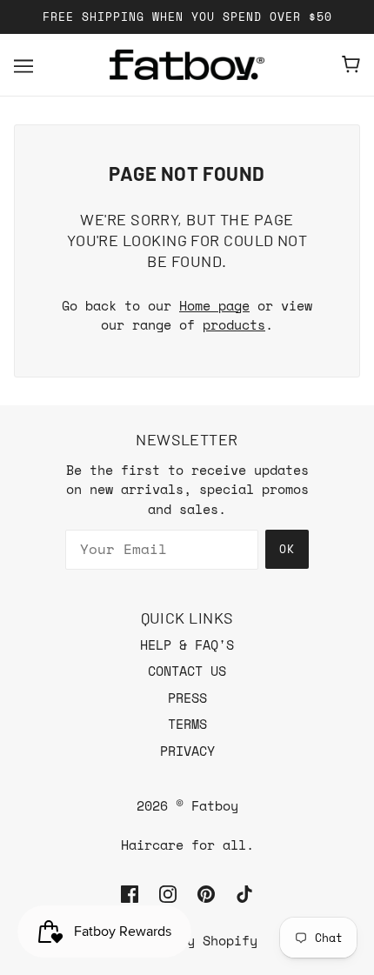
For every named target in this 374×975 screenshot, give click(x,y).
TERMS (187, 723)
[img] (129, 892)
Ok (287, 549)
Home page (214, 305)
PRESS (187, 697)
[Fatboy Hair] (187, 65)
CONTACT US (187, 670)
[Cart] (351, 64)
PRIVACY (187, 750)
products (234, 324)
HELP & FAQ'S (187, 644)
